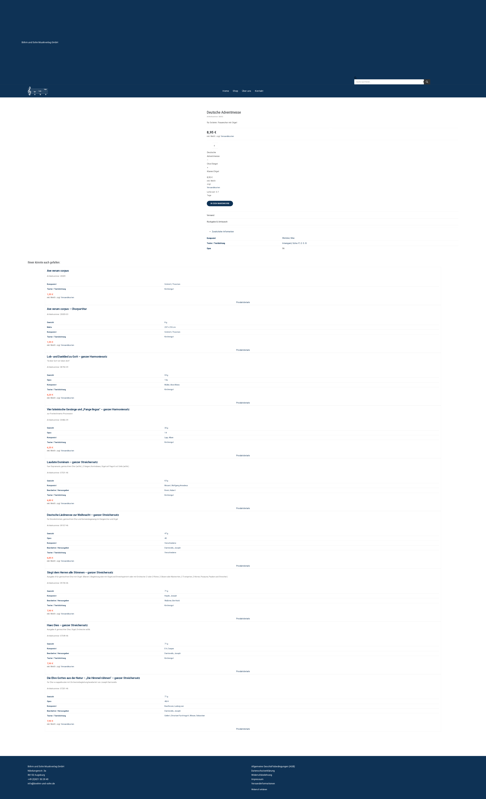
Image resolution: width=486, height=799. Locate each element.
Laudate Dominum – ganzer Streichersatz (72, 462)
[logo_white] (38, 87)
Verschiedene (170, 543)
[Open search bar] (355, 78)
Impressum (257, 779)
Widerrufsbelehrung (261, 775)
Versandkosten (227, 136)
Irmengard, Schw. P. (291, 243)
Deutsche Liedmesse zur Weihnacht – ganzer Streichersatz (83, 514)
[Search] (427, 81)
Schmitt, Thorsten (172, 284)
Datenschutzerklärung (263, 770)
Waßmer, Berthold (172, 601)
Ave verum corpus (58, 270)
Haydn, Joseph (171, 596)
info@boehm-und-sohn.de (41, 783)
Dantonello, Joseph (173, 548)
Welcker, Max (288, 238)
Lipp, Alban (169, 438)
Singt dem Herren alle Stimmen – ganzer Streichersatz (80, 572)
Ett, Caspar (169, 649)
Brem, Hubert (170, 490)
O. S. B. (304, 243)
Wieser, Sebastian (197, 716)
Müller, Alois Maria (172, 385)
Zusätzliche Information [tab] (223, 231)
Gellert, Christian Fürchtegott (177, 716)
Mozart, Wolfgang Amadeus (176, 485)
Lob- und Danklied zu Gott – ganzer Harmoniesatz (77, 356)
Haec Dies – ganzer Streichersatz (67, 625)
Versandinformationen (263, 783)
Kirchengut (169, 289)
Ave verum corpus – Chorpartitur (67, 308)
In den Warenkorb (219, 203)
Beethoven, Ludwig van (174, 706)
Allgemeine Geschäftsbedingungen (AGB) (273, 766)
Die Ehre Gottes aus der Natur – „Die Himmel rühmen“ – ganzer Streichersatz (93, 678)
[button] (332, 215)
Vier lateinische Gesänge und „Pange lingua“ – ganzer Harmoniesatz (88, 409)
